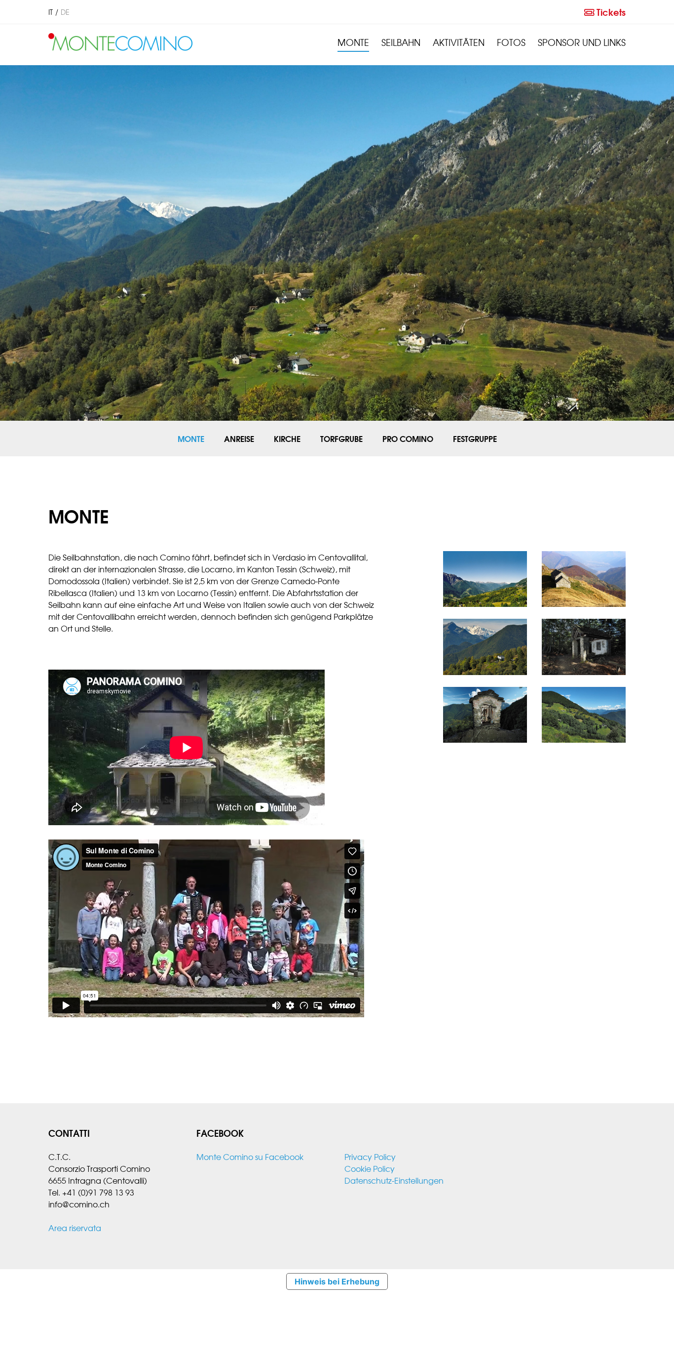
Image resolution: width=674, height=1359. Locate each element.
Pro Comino (407, 438)
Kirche (287, 438)
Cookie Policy (369, 1168)
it (50, 12)
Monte (353, 42)
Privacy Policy (370, 1156)
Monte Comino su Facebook (249, 1156)
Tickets (610, 11)
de (65, 12)
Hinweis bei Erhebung (337, 1281)
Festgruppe (475, 438)
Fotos (511, 42)
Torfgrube (341, 438)
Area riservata (74, 1228)
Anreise (239, 438)
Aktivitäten (459, 42)
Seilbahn (400, 42)
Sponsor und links (582, 42)
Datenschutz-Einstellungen (394, 1180)
